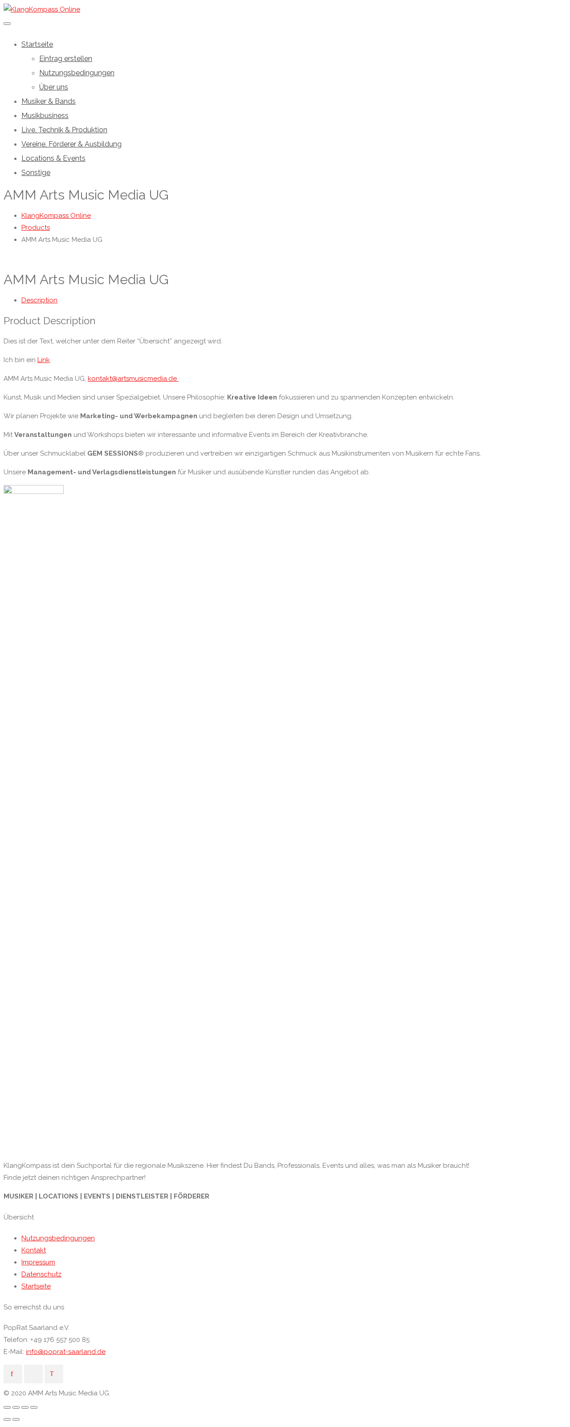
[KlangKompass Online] (42, 9)
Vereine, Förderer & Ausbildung (71, 144)
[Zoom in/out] (33, 1407)
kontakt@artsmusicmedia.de (133, 379)
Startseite (37, 44)
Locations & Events (53, 158)
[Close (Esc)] (7, 1407)
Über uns (53, 87)
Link (43, 360)
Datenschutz (41, 1274)
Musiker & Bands (48, 101)
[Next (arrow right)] (16, 1419)
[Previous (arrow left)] (7, 1419)
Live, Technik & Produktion (64, 130)
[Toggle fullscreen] (24, 1407)
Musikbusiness (45, 115)
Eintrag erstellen (65, 58)
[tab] (293, 300)
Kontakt (33, 1250)
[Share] (16, 1407)
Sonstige (35, 172)
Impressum (38, 1262)
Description (39, 300)
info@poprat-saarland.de (66, 1352)
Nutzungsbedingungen (76, 73)
